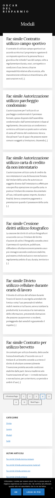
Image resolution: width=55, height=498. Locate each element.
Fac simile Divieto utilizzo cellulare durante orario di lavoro (27, 285)
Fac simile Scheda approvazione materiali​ (23, 465)
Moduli (9, 435)
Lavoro (9, 429)
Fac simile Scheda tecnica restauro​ (20, 459)
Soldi (8, 441)
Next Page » (35, 403)
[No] (52, 488)
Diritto (9, 423)
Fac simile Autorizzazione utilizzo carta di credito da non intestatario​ (27, 162)
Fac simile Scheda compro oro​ (18, 471)
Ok (16, 492)
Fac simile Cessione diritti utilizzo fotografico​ (27, 225)
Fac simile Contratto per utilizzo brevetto (26, 344)
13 (25, 402)
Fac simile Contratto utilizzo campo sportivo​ (26, 41)
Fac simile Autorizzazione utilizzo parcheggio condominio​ (27, 101)
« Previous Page (12, 397)
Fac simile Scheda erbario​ (16, 477)
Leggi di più (34, 492)
